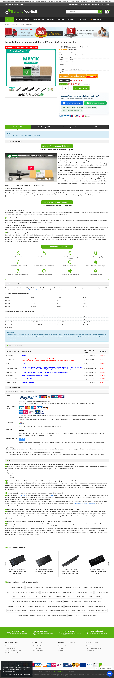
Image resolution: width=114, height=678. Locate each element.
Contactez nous (96, 4)
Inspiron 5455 (86, 322)
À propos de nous (85, 4)
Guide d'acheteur (73, 4)
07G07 (7, 297)
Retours (71, 19)
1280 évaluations (72, 49)
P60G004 (85, 300)
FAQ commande (37, 648)
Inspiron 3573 (8, 322)
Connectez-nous (90, 645)
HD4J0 (84, 297)
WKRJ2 (85, 306)
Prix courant (63, 84)
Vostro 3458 (60, 325)
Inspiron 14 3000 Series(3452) (38, 316)
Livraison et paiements (70, 127)
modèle (51, 495)
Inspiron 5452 (60, 322)
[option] (31, 67)
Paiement (50, 19)
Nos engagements (11, 648)
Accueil (10, 19)
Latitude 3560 (8, 325)
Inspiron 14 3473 (61, 316)
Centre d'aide (105, 4)
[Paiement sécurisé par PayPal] (86, 665)
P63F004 (33, 303)
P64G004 (7, 306)
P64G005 (33, 306)
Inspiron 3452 (86, 319)
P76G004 (59, 306)
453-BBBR (33, 297)
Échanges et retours (38, 650)
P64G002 (85, 303)
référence (23, 495)
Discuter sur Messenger (73, 103)
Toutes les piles (22, 19)
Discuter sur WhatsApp (96, 103)
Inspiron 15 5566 (61, 319)
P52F (58, 300)
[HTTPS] (97, 665)
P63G (58, 303)
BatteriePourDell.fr (58, 671)
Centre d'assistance (38, 645)
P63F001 (7, 303)
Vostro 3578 (8, 327)
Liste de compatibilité (44, 127)
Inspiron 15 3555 (9, 319)
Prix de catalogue (64, 80)
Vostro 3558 (86, 325)
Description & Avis (18, 127)
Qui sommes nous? (11, 645)
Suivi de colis (82, 19)
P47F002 (7, 300)
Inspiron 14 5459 (87, 316)
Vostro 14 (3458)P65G (36, 325)
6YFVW (59, 297)
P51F (32, 300)
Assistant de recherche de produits (27, 290)
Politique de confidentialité (13, 652)
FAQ (96, 127)
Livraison (60, 19)
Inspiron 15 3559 (35, 319)
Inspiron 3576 (34, 322)
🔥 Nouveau (94, 19)
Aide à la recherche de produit (93, 648)
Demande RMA (90, 650)
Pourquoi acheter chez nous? (14, 650)
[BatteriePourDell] (22, 11)
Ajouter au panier (82, 88)
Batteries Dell (14, 24)
